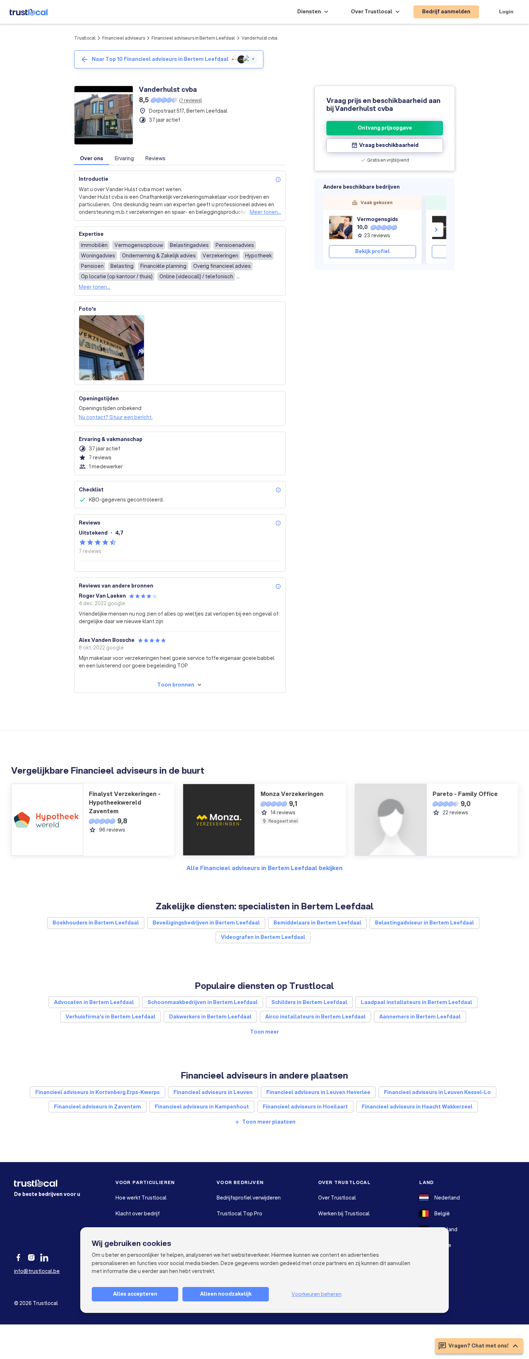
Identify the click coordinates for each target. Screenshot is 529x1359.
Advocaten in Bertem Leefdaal (94, 1002)
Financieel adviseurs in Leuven (213, 1092)
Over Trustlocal (337, 1197)
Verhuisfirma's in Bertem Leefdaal (110, 1016)
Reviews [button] (155, 158)
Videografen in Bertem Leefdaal (263, 937)
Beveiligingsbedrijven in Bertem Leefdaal (206, 922)
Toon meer (264, 1031)
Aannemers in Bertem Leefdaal (420, 1016)
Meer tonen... (265, 212)
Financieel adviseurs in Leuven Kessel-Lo (437, 1092)
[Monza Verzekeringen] (444, 227)
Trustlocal (85, 38)
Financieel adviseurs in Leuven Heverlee (318, 1092)
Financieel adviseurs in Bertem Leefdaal (193, 38)
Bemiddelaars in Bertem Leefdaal (317, 922)
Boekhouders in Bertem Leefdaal (96, 922)
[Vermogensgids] (341, 227)
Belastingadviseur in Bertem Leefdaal (424, 922)
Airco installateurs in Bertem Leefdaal (315, 1016)
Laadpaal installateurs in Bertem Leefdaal (416, 1002)
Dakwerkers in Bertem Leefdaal (210, 1016)
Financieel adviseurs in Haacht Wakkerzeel (417, 1106)
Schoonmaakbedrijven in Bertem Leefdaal (203, 1002)
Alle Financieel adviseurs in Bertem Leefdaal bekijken (264, 868)
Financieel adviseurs (123, 38)
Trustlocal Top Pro (239, 1213)
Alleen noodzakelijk (226, 1293)
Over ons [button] (91, 158)
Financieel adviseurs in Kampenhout (202, 1106)
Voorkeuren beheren (316, 1294)
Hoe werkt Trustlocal (141, 1197)
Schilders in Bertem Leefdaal (309, 1002)
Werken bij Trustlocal (344, 1213)
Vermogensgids (377, 219)
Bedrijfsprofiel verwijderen (249, 1197)
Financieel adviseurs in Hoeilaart (305, 1106)
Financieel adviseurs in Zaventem (97, 1106)
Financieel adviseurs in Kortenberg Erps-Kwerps (97, 1092)
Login (506, 11)
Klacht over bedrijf (138, 1213)
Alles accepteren (135, 1293)
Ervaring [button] (124, 158)
